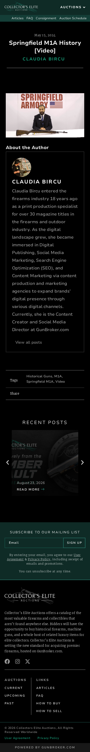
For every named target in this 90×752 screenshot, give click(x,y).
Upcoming (15, 696)
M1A (58, 376)
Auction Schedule (73, 18)
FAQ (29, 18)
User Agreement (17, 738)
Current (14, 688)
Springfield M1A (40, 381)
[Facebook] (7, 661)
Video (60, 381)
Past (9, 703)
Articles (18, 18)
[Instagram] (17, 661)
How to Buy (48, 703)
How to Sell (49, 711)
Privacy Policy (39, 559)
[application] (45, 115)
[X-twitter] (27, 661)
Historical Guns (39, 376)
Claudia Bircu (44, 59)
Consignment (46, 18)
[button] (73, 7)
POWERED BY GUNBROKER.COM (45, 747)
